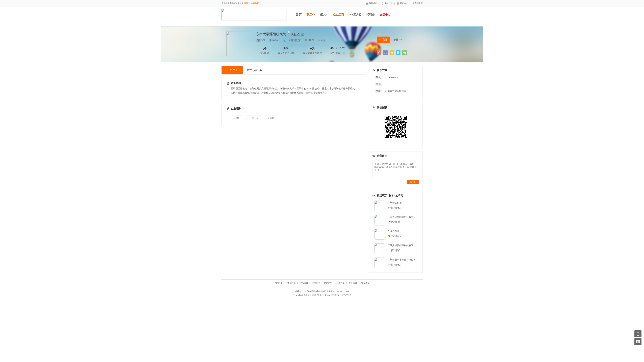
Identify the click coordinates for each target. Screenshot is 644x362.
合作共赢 (340, 283)
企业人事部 (393, 231)
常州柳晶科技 (395, 202)
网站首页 (373, 3)
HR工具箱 (355, 14)
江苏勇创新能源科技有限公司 (403, 217)
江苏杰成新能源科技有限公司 (403, 245)
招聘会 (371, 14)
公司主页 (232, 70)
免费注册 (255, 3)
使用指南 (316, 283)
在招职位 (254, 70)
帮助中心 (404, 3)
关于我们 (353, 283)
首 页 (299, 14)
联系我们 (304, 283)
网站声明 (328, 283)
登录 (246, 3)
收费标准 (291, 283)
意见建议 (365, 283)
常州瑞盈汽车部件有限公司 (402, 259)
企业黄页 (338, 14)
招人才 (324, 14)
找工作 (311, 14)
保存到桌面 (418, 3)
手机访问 (389, 3)
